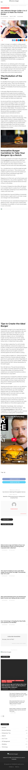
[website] (2, 514)
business (4, 540)
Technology (14, 747)
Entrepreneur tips (20, 540)
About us (17, 766)
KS (4, 472)
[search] (26, 2)
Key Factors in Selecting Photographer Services (14, 491)
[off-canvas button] (2, 2)
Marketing (9, 541)
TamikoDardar (5, 16)
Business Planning (5, 7)
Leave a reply (6, 519)
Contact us (11, 766)
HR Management (14, 741)
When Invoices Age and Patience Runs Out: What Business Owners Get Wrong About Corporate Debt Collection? (13, 546)
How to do (4, 541)
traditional (7, 160)
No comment (20, 16)
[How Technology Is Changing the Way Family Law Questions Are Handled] (14, 611)
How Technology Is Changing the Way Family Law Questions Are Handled (13, 621)
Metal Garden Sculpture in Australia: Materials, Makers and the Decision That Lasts (17, 710)
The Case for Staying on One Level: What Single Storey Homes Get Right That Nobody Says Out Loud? (13, 572)
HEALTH (14, 735)
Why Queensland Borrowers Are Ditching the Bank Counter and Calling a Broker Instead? (13, 597)
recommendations (9, 409)
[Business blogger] (14, 0)
